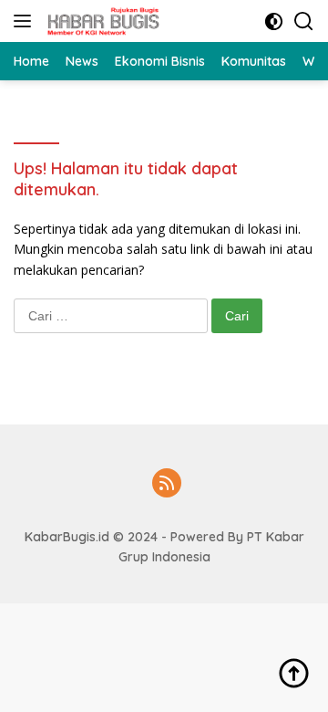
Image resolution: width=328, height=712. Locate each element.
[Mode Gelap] (273, 21)
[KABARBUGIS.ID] (101, 21)
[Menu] (26, 21)
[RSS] (166, 484)
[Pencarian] (303, 21)
